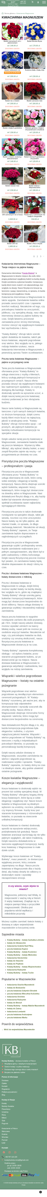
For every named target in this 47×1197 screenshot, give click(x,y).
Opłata (4, 1083)
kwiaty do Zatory (14, 1009)
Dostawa (5, 1080)
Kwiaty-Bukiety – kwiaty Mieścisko (22, 955)
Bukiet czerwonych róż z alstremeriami (12, 42)
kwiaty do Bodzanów (16, 988)
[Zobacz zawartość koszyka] (32, 1)
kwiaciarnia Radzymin (16, 970)
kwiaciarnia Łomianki (16, 1012)
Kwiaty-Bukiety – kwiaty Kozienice (22, 952)
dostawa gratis (12, 49)
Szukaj (23, 1193)
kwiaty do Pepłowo (15, 964)
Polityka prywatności (9, 1092)
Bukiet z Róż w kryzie (34, 243)
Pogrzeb (5, 1123)
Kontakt (4, 1086)
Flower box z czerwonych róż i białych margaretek (34, 215)
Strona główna (9, 13)
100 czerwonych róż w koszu (12, 215)
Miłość (4, 1118)
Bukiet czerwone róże (34, 101)
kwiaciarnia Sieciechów (17, 958)
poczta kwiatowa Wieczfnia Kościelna (23, 994)
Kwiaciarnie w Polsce (10, 1128)
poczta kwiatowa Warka (17, 1018)
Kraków (4, 1134)
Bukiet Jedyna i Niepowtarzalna (34, 186)
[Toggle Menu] (44, 2)
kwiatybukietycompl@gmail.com (16, 1160)
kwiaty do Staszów (15, 961)
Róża (4, 1115)
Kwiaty (4, 1103)
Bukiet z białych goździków (12, 128)
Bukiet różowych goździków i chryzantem (34, 157)
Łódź (3, 1143)
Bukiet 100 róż (12, 243)
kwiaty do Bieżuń (14, 1003)
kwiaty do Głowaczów (16, 943)
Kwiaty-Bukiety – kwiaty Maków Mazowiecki (25, 1006)
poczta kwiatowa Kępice (17, 949)
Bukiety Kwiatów (8, 1106)
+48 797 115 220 (23, 2)
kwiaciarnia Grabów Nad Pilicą (20, 946)
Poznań (4, 1140)
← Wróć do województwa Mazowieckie (18, 1030)
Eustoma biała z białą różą (34, 70)
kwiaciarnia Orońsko (16, 997)
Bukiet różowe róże (12, 186)
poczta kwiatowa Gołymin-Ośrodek (22, 991)
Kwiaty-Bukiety (28, 273)
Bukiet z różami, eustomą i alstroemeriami (12, 157)
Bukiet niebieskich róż (12, 70)
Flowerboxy (6, 1109)
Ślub (3, 1121)
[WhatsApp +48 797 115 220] (15, 1152)
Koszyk (36, 1191)
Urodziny (5, 1112)
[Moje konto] (38, 2)
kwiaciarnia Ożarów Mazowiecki (20, 985)
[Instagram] (9, 1152)
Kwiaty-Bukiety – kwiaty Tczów (20, 973)
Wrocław (5, 1137)
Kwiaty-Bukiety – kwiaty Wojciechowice (24, 967)
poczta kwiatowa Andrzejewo (19, 1015)
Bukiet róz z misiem (12, 101)
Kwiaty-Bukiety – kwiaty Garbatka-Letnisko (25, 940)
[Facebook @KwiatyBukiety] (4, 1152)
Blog (3, 1095)
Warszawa (6, 1131)
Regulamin (6, 1089)
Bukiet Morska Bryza (34, 41)
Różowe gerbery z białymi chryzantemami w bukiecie (34, 129)
